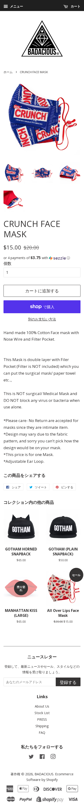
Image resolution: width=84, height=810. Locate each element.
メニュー (16, 6)
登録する (68, 682)
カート (75, 6)
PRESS (42, 719)
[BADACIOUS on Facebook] (42, 757)
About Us (42, 706)
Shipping (42, 726)
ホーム (8, 72)
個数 (7, 263)
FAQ (42, 732)
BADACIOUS (44, 774)
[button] (42, 258)
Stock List (42, 713)
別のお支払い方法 (42, 319)
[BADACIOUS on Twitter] (31, 757)
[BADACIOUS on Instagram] (53, 757)
